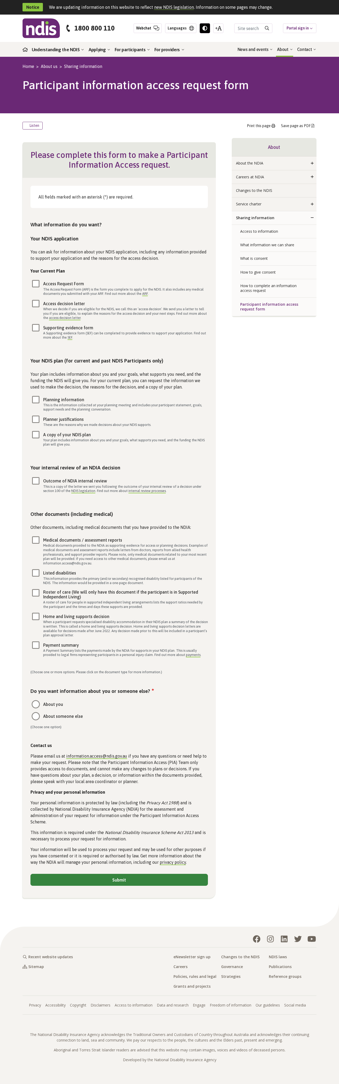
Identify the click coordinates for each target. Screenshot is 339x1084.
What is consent (254, 258)
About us (49, 66)
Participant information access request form (269, 307)
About (283, 49)
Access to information (259, 231)
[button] (312, 163)
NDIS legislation (83, 491)
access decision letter (65, 318)
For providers (167, 49)
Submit (119, 880)
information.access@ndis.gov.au (96, 756)
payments (193, 655)
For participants (130, 49)
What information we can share (267, 244)
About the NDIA (249, 163)
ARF (145, 294)
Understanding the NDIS (56, 49)
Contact (305, 49)
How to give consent (258, 272)
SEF (70, 337)
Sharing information (83, 66)
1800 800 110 (94, 28)
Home (28, 66)
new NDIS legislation (174, 7)
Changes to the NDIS (254, 190)
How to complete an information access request (268, 288)
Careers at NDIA (250, 176)
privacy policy (173, 862)
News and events (254, 49)
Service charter (248, 203)
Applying (98, 49)
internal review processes (147, 491)
